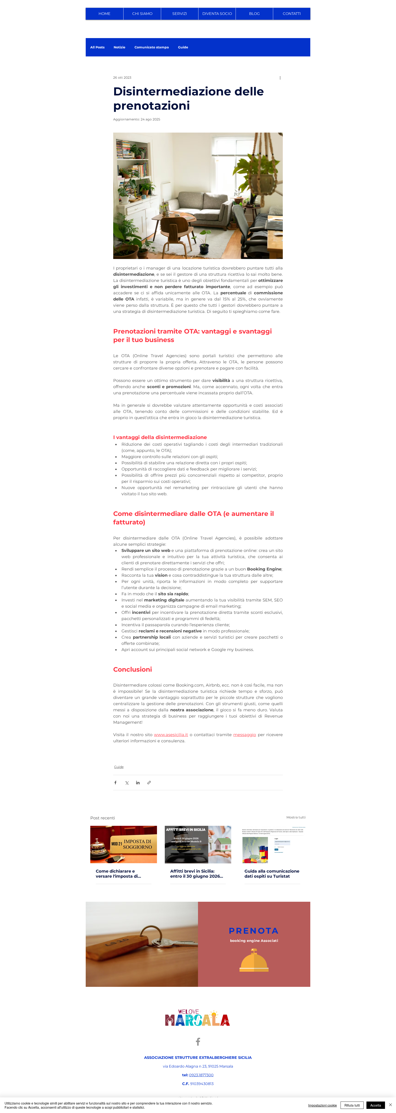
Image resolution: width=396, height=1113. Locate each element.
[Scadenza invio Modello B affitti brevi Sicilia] (198, 844)
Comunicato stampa (152, 47)
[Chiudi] (390, 1105)
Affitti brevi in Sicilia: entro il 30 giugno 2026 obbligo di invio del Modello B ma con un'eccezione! (195, 874)
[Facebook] (198, 1041)
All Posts (97, 47)
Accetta (375, 1105)
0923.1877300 (201, 1075)
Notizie (119, 47)
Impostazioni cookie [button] (322, 1105)
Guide (183, 47)
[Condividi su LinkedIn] (138, 782)
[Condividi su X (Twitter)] (126, 782)
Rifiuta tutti (352, 1105)
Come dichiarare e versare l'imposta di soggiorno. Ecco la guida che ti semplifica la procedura (122, 874)
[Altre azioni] (280, 77)
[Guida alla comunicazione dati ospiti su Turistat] (272, 844)
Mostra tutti (296, 817)
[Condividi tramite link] (149, 782)
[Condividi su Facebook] (115, 782)
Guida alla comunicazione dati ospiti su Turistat (272, 874)
